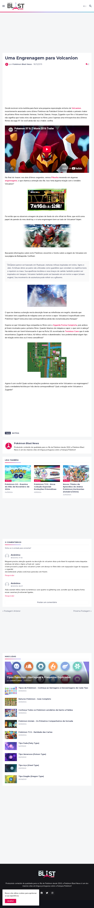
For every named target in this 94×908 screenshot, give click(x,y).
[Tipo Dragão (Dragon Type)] (11, 779)
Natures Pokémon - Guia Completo (34, 699)
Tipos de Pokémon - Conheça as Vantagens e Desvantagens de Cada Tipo (53, 688)
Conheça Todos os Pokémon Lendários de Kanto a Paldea (45, 710)
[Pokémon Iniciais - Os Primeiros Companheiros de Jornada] (11, 724)
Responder (9, 575)
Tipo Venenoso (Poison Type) (32, 754)
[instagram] (52, 893)
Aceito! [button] (10, 901)
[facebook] (42, 893)
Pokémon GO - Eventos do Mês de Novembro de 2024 (17, 486)
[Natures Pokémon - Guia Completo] (11, 702)
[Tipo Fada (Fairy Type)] (11, 746)
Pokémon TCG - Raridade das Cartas (35, 732)
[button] (3, 6)
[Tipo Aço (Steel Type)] (11, 768)
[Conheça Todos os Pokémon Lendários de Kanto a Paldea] (11, 713)
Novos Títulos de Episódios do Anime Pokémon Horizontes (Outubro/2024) (73, 488)
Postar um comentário (47, 602)
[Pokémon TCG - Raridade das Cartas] (11, 735)
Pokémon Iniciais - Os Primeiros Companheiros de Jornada (45, 721)
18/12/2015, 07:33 (17, 558)
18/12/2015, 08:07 (17, 586)
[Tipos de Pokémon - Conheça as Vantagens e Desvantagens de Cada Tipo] (11, 691)
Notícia (15, 433)
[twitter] (47, 893)
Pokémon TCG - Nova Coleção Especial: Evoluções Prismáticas (45, 486)
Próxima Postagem (81, 611)
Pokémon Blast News (26, 443)
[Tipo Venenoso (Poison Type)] (11, 757)
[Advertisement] (47, 32)
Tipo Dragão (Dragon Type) (31, 776)
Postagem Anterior (12, 611)
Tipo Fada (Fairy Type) (28, 743)
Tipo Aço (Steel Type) (28, 765)
